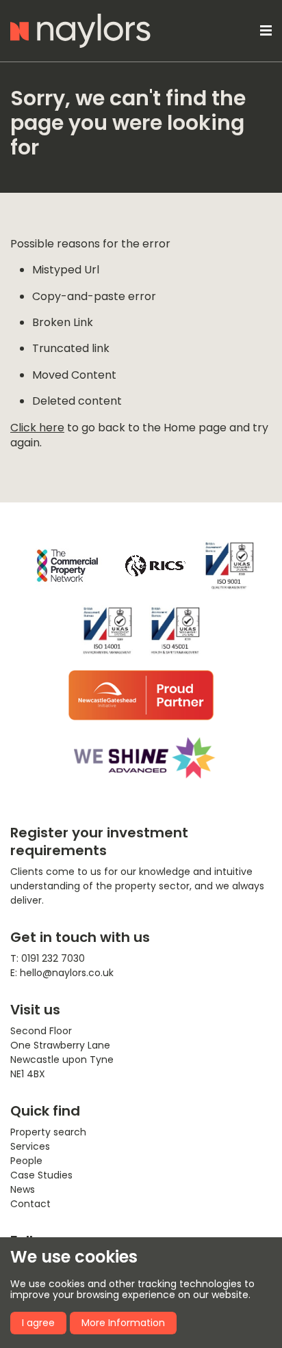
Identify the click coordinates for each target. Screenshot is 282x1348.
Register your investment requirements (99, 841)
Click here (37, 427)
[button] (263, 31)
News (22, 1189)
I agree (38, 1323)
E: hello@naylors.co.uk (62, 973)
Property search (48, 1132)
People (26, 1161)
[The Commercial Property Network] (67, 565)
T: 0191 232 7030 (47, 958)
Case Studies (41, 1175)
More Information (123, 1323)
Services (30, 1146)
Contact (30, 1204)
